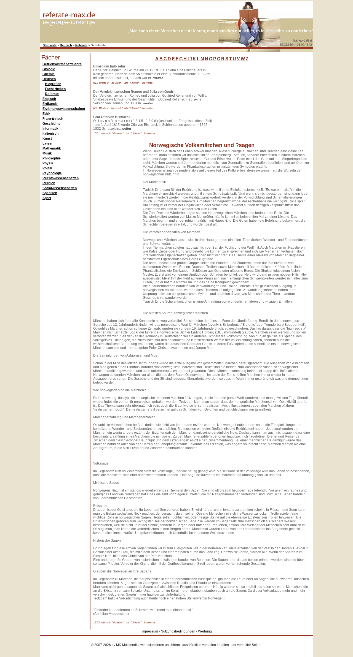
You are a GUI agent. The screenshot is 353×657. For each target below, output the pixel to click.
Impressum (149, 631)
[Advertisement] (255, 98)
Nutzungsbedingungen (178, 631)
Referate (81, 45)
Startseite (50, 45)
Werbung (205, 631)
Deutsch (66, 45)
